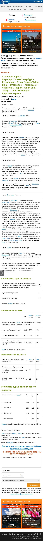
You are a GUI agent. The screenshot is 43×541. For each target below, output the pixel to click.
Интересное (29, 9)
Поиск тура (6, 6)
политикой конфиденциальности (21, 494)
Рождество (13, 210)
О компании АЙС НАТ (33, 534)
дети (21, 173)
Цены (3, 433)
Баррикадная (28, 15)
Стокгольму (5, 202)
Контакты (38, 1)
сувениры (11, 219)
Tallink (18, 322)
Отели (28, 6)
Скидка (4, 424)
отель (18, 395)
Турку (11, 123)
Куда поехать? (15, 9)
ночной (16, 178)
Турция (6, 43)
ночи (14, 99)
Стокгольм (22, 137)
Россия (6, 516)
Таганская (11, 19)
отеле (23, 155)
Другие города (30, 20)
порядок (10, 442)
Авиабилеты (18, 6)
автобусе (31, 110)
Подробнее (12, 527)
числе (4, 229)
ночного (10, 303)
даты (23, 437)
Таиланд (27, 518)
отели (14, 433)
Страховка (37, 6)
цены (20, 433)
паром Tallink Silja (16, 125)
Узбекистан (28, 41)
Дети (30, 315)
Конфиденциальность (16, 534)
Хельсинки (21, 115)
